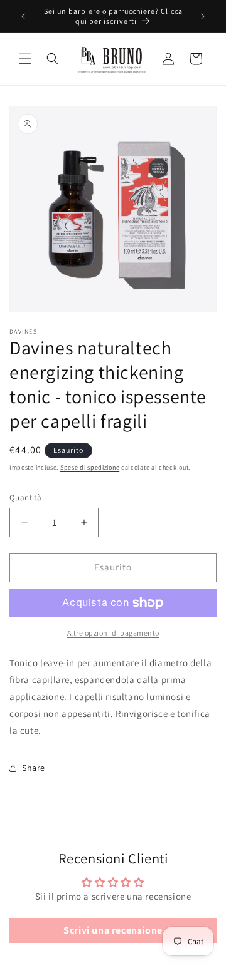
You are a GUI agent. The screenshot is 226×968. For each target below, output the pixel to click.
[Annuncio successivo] (203, 16)
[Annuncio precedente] (23, 16)
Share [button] (33, 767)
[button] (25, 59)
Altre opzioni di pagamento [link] (113, 632)
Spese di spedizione (89, 467)
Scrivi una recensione (113, 930)
